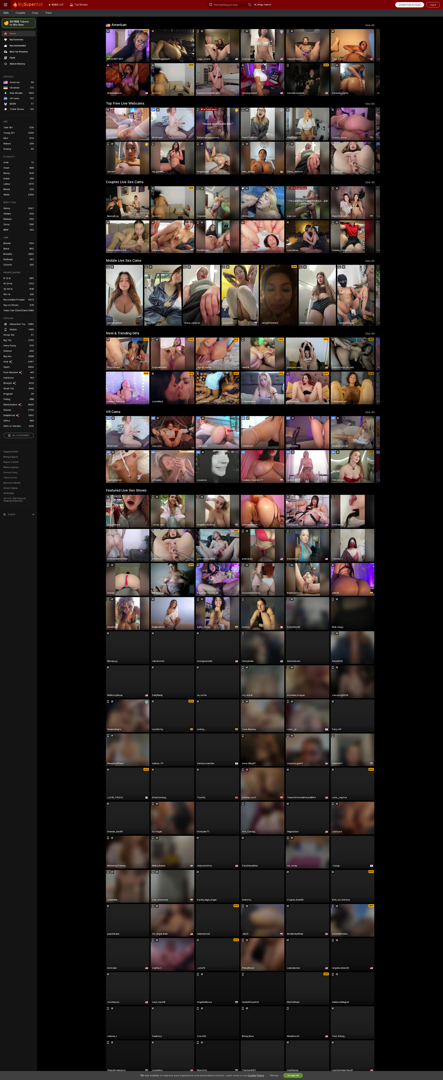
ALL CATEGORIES (20, 435)
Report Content (11, 462)
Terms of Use (10, 477)
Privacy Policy (10, 472)
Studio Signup (10, 488)
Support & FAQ (10, 452)
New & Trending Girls (122, 333)
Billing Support (10, 457)
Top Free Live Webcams (125, 103)
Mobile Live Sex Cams (123, 260)
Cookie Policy (256, 1075)
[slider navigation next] (371, 62)
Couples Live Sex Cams (124, 182)
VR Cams (113, 412)
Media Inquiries (11, 467)
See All (369, 25)
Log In (433, 4)
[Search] (249, 4)
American (118, 25)
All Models (8, 493)
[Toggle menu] (5, 4)
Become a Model (11, 483)
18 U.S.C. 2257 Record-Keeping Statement (14, 499)
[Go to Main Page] (28, 4)
